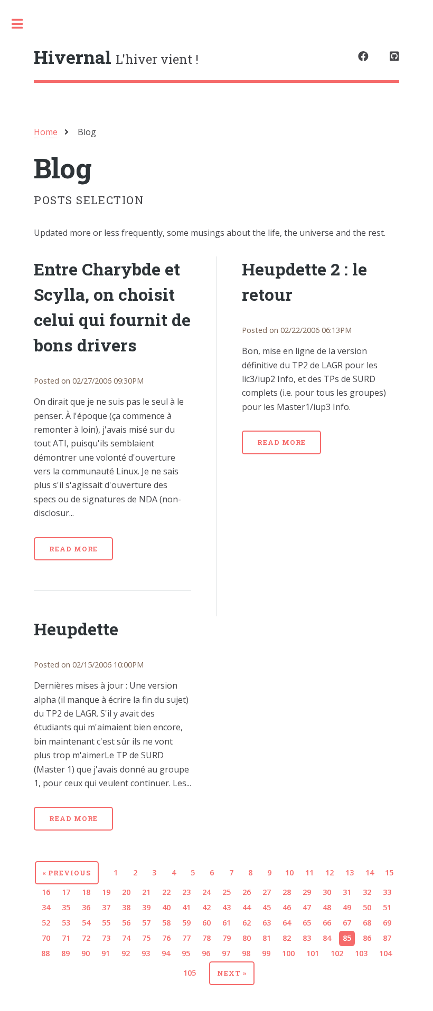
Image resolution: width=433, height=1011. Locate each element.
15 (389, 872)
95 (186, 953)
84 (327, 938)
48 (327, 907)
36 (86, 907)
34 (46, 907)
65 (307, 923)
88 (45, 953)
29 (307, 892)
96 (206, 953)
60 (206, 923)
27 (266, 892)
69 (387, 923)
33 (387, 892)
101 (312, 953)
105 (189, 973)
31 (347, 892)
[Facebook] (363, 56)
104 (385, 953)
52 (46, 923)
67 (347, 923)
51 (387, 907)
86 (367, 938)
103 (361, 953)
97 (226, 953)
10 (289, 872)
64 (287, 923)
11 (309, 872)
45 (266, 907)
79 (226, 938)
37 (106, 907)
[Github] (394, 56)
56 (126, 923)
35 (66, 907)
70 (46, 938)
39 (146, 907)
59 (186, 923)
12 (329, 872)
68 (367, 923)
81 (266, 938)
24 (206, 892)
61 (226, 923)
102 (337, 953)
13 (349, 872)
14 (369, 872)
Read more (73, 549)
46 (287, 907)
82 (287, 938)
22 (166, 892)
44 (246, 907)
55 (106, 923)
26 (246, 892)
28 (287, 892)
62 (246, 923)
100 (288, 953)
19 (106, 892)
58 (166, 923)
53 (66, 923)
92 (125, 953)
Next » (232, 973)
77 (186, 938)
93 (146, 953)
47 (307, 907)
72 (86, 938)
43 (226, 907)
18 (86, 892)
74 (126, 938)
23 (186, 892)
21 (146, 892)
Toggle (22, 23)
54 (86, 923)
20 (126, 892)
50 (367, 907)
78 (206, 938)
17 (66, 892)
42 (206, 907)
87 (387, 938)
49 (347, 907)
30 (327, 892)
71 (66, 938)
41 (186, 907)
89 (65, 953)
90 (85, 953)
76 (166, 938)
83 (307, 938)
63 (266, 923)
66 (327, 923)
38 (126, 907)
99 (266, 953)
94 (166, 953)
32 (367, 892)
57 (146, 923)
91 (105, 953)
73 (106, 938)
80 (246, 938)
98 (246, 953)
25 (226, 892)
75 (146, 938)
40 (166, 907)
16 (46, 892)
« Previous (67, 873)
